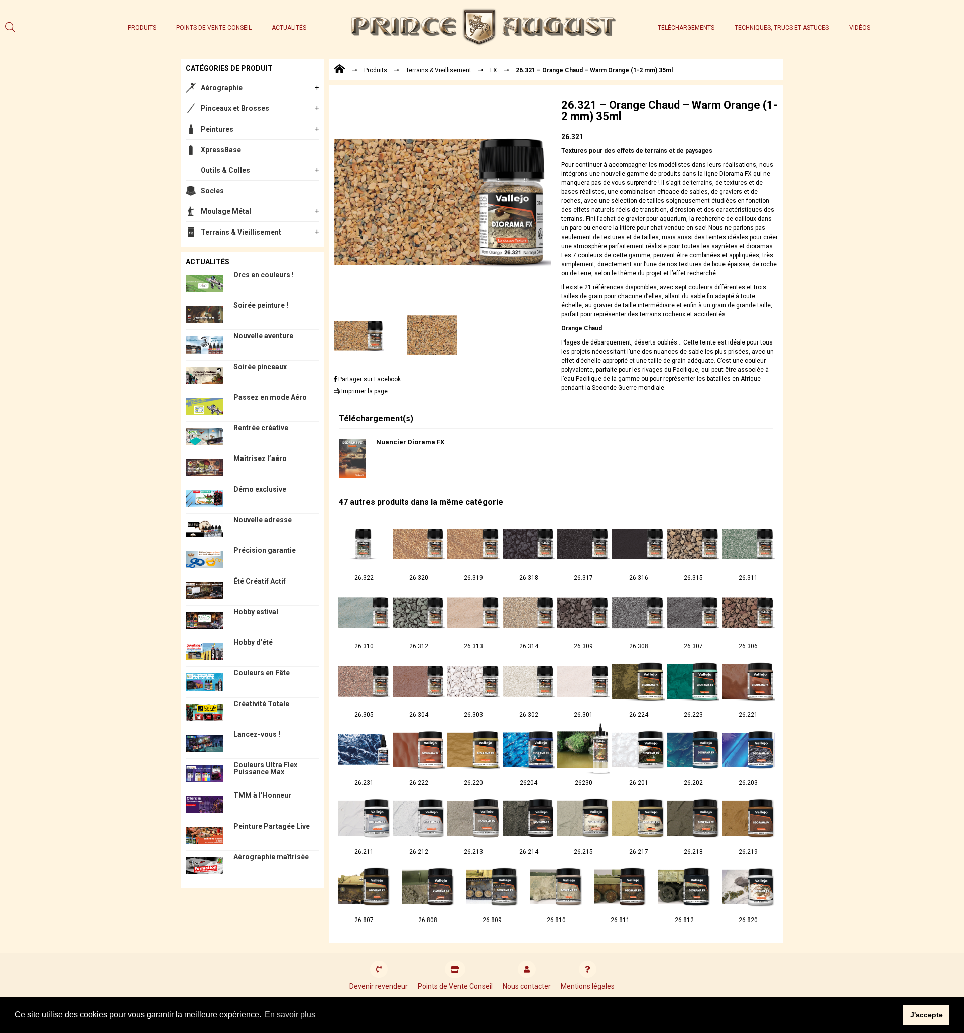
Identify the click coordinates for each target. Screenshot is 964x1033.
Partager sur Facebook (369, 379)
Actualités (289, 27)
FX (493, 70)
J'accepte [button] (926, 1015)
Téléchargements (686, 27)
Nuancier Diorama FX (410, 442)
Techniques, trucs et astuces (782, 27)
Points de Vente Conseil (214, 27)
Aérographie (222, 88)
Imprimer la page (364, 391)
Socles (212, 191)
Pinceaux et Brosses (235, 108)
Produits (142, 27)
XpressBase (221, 150)
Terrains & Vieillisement (241, 232)
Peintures (217, 129)
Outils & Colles (225, 170)
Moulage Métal (226, 211)
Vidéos (859, 27)
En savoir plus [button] (290, 1014)
